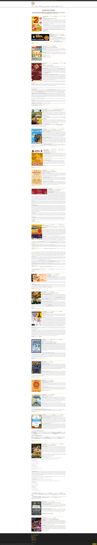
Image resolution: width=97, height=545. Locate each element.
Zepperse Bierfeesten (38, 167)
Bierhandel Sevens (37, 411)
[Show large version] (36, 24)
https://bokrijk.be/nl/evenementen (39, 308)
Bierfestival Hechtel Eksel (38, 185)
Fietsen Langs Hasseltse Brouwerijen (39, 358)
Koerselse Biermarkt (47, 390)
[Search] (63, 6)
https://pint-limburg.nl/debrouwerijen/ (60, 266)
